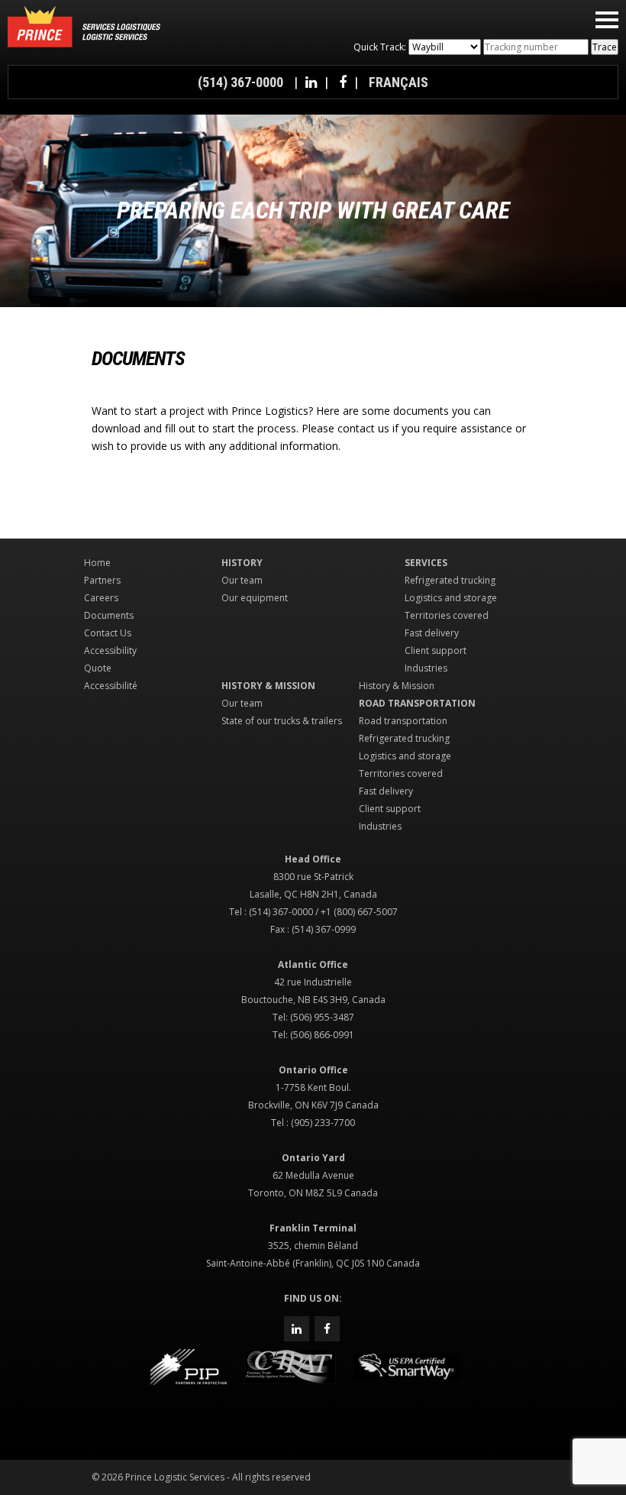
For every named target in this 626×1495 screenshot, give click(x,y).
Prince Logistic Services (84, 27)
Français (398, 82)
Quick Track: (379, 46)
